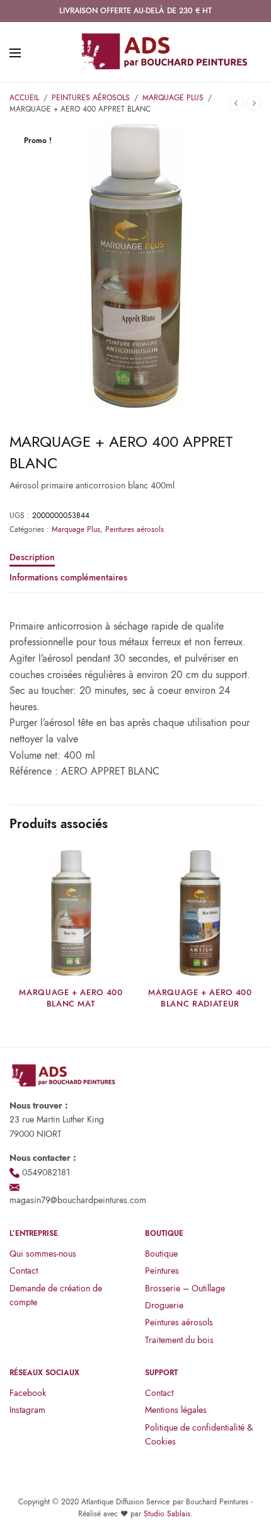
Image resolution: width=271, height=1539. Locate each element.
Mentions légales (176, 1410)
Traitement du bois (179, 1340)
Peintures (162, 1270)
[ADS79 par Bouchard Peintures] (164, 52)
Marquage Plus (173, 97)
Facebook (27, 1392)
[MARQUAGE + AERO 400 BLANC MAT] (70, 913)
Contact (23, 1270)
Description (32, 558)
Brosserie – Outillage (185, 1288)
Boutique (161, 1253)
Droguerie (164, 1305)
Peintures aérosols (91, 97)
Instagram (27, 1410)
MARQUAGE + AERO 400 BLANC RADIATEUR (199, 998)
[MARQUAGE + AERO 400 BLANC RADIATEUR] (200, 913)
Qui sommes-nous (42, 1253)
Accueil (24, 97)
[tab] (135, 563)
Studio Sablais (167, 1513)
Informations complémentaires (68, 578)
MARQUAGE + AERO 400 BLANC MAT (70, 998)
